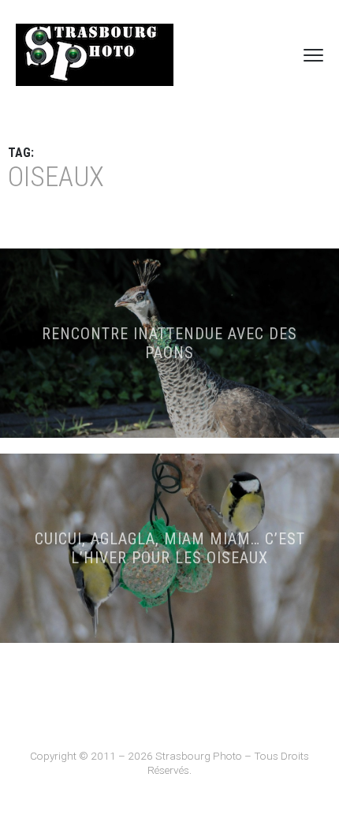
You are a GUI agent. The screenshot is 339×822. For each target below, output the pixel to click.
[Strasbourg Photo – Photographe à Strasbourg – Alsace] (94, 55)
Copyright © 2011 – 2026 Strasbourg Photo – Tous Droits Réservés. (169, 762)
